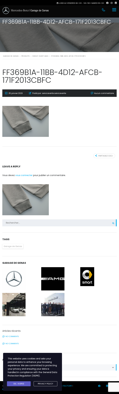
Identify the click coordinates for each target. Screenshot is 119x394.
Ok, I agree (18, 383)
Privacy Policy (45, 383)
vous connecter (24, 175)
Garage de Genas (13, 246)
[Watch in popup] (20, 278)
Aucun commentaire (104, 93)
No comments (12, 336)
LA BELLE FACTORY (63, 385)
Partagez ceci (105, 155)
